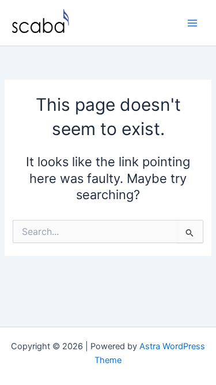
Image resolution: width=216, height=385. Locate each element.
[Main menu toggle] (192, 23)
